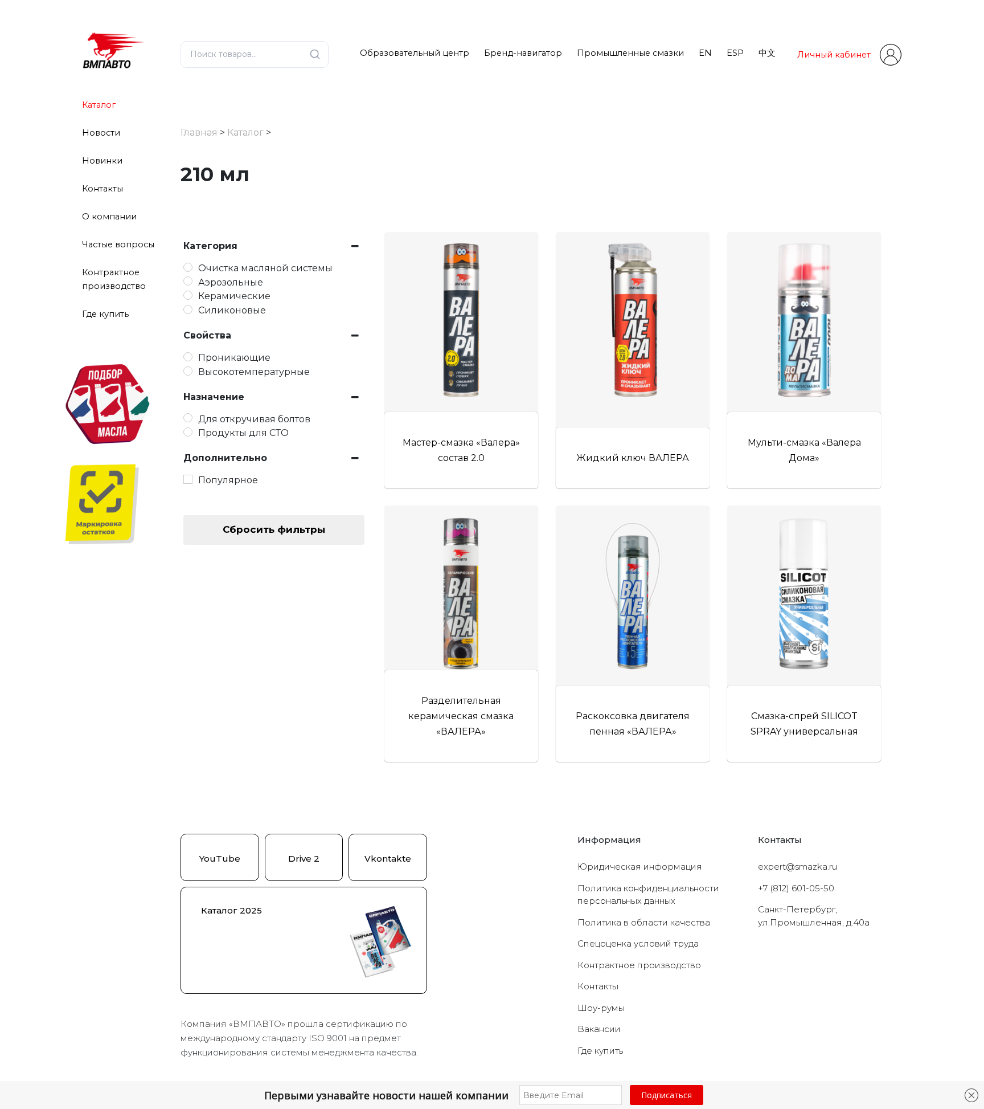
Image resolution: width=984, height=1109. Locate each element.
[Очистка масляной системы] (187, 267)
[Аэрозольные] (187, 281)
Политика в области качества (643, 922)
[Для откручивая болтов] (187, 417)
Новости (101, 133)
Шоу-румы (601, 1007)
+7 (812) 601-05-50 (796, 888)
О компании (109, 216)
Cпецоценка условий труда (638, 943)
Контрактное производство (639, 965)
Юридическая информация (639, 866)
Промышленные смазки (630, 53)
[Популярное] (187, 479)
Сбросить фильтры (274, 529)
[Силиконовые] (187, 309)
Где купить (105, 314)
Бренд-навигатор (523, 53)
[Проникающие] (187, 356)
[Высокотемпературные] (187, 371)
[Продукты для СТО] (187, 432)
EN (705, 53)
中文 (767, 53)
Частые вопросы (118, 244)
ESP (735, 53)
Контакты (102, 189)
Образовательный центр (414, 53)
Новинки (102, 161)
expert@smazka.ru (797, 866)
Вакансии (599, 1029)
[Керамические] (187, 295)
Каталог (99, 105)
